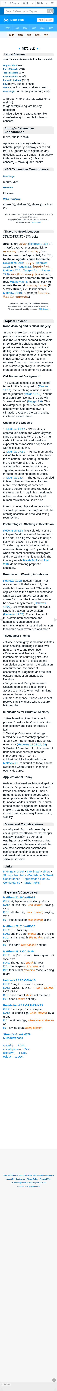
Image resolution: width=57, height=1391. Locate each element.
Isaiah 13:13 (32, 394)
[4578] (4, 626)
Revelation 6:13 (13, 263)
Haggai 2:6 (24, 266)
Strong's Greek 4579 (17, 1034)
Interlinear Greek (13, 871)
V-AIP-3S (29, 897)
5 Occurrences (13, 1038)
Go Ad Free (6, 1384)
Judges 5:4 (31, 270)
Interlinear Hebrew (38, 871)
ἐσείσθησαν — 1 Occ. (16, 1049)
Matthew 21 (10, 763)
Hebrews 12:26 (38, 243)
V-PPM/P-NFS (34, 1005)
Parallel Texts (31, 882)
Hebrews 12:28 (13, 614)
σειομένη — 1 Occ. (15, 1052)
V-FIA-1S (30, 980)
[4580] (53, 626)
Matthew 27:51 (12, 270)
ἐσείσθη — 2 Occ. (14, 1045)
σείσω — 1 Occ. (13, 1056)
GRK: (6, 901)
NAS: (6, 904)
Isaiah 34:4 (30, 560)
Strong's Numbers (14, 875)
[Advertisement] (28, 1129)
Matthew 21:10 (12, 292)
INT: (5, 919)
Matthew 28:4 (18, 281)
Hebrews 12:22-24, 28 (32, 744)
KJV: (6, 912)
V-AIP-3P (28, 951)
